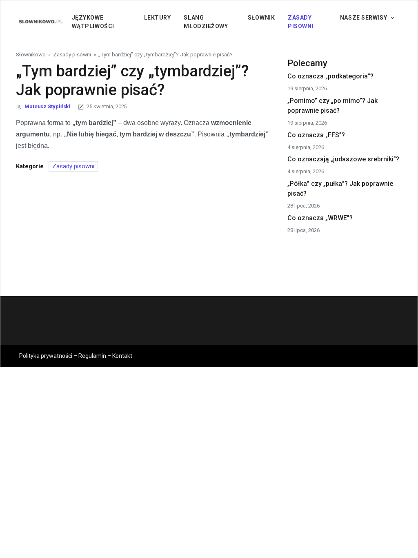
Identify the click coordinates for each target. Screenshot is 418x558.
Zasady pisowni (301, 21)
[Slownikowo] (40, 21)
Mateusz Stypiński (47, 106)
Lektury (157, 17)
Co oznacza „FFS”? (316, 135)
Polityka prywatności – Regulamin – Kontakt (75, 356)
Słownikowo (31, 54)
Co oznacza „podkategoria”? (330, 76)
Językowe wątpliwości (93, 21)
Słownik (261, 17)
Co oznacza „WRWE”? (320, 218)
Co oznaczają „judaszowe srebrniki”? (343, 159)
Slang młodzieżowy (206, 21)
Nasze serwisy (363, 17)
